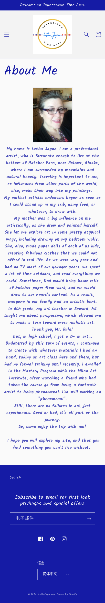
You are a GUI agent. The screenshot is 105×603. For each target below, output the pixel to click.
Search (15, 478)
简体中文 (50, 574)
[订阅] (89, 518)
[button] (6, 34)
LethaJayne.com (46, 594)
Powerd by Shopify (67, 594)
